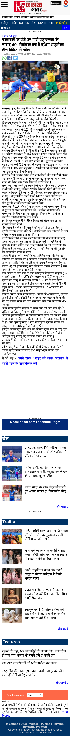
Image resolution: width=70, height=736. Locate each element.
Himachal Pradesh (35, 726)
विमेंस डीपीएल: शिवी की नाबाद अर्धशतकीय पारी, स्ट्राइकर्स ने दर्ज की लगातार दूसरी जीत (46, 472)
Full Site (47, 732)
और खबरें (63, 629)
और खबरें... (62, 682)
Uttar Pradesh (30, 723)
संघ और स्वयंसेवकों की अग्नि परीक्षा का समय (29, 663)
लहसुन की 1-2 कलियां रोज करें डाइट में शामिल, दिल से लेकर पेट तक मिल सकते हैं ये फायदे (45, 614)
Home (5, 35)
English (5, 27)
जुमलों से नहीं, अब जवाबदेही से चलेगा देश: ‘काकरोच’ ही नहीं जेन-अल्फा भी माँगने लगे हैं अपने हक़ (34, 653)
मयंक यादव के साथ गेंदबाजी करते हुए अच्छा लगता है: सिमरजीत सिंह (45, 489)
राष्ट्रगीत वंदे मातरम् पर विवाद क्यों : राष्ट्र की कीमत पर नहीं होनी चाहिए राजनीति (34, 673)
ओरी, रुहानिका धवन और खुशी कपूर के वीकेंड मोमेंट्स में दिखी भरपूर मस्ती (43, 574)
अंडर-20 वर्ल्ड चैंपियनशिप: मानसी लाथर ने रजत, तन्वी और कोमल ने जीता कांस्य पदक (45, 452)
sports (13, 35)
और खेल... (62, 506)
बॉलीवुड (4, 22)
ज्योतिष (13, 22)
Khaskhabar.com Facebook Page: (35, 422)
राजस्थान (41, 22)
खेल (21, 22)
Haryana (58, 723)
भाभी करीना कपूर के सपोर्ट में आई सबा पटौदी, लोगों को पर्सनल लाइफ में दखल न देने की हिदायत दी (46, 555)
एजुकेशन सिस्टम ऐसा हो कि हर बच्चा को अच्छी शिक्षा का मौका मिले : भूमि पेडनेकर (46, 594)
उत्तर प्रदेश (29, 22)
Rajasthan (11, 723)
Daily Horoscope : (16, 695)
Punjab (45, 723)
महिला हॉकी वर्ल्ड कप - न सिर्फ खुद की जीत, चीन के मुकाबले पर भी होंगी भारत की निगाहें (46, 535)
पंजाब (50, 22)
